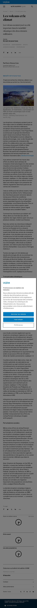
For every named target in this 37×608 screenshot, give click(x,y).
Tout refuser (18, 319)
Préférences (18, 325)
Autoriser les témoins (18, 314)
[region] (18, 304)
